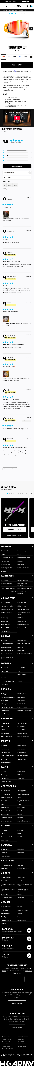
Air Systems (4, 894)
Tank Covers (4, 621)
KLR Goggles (4, 704)
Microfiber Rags (5, 714)
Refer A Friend (17, 1027)
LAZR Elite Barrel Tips (23, 643)
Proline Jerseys (21, 745)
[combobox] (17, 190)
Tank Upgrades (5, 624)
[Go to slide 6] (18, 494)
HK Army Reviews (6, 1046)
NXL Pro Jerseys (5, 749)
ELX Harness (21, 726)
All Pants (3, 771)
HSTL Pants (20, 775)
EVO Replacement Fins (7, 681)
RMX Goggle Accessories (8, 697)
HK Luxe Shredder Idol (23, 557)
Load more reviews (9, 469)
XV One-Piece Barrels (7, 650)
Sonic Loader (5, 671)
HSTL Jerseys (21, 749)
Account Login (6, 1036)
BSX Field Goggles (22, 707)
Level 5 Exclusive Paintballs (22, 592)
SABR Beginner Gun (6, 568)
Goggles (19, 894)
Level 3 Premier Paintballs (24, 588)
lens (15, 185)
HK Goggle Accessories (24, 710)
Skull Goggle (4, 700)
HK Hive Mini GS (21, 564)
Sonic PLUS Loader (22, 668)
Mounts (19, 814)
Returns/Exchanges (23, 1036)
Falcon (3, 554)
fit (4, 185)
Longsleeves (21, 917)
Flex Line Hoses (5, 631)
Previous (3, 28)
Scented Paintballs (6, 583)
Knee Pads (20, 830)
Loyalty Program (6, 1043)
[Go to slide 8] (22, 494)
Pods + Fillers (5, 801)
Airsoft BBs (4, 881)
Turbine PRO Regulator (7, 628)
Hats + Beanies (5, 856)
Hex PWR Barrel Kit (22, 640)
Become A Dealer (17, 1003)
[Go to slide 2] (9, 494)
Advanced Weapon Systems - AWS (22, 890)
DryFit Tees (4, 759)
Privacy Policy (21, 1043)
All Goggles (4, 694)
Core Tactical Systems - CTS (8, 885)
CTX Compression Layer (8, 837)
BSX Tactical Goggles (7, 707)
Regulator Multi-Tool (23, 624)
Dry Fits (19, 907)
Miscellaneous (5, 814)
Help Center (17, 979)
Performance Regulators (24, 628)
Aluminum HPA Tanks (7, 606)
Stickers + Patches (6, 817)
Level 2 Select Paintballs (8, 588)
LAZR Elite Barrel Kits (7, 643)
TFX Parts (20, 681)
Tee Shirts (20, 913)
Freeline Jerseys (21, 752)
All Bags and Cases (6, 865)
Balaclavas (20, 849)
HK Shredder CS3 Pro (7, 557)
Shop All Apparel (6, 907)
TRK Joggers (20, 778)
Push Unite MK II (21, 704)
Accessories (20, 897)
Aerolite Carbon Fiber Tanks (23, 613)
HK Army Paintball (6, 1039)
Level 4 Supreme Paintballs (9, 592)
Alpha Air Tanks (21, 606)
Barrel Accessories (6, 654)
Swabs (19, 797)
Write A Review (17, 166)
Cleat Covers (21, 807)
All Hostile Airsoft (6, 877)
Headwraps (20, 852)
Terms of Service (22, 1046)
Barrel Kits (20, 647)
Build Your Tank (21, 602)
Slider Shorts (5, 840)
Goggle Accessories (23, 794)
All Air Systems (5, 602)
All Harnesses (5, 723)
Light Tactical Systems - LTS (8, 890)
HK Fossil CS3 (5, 561)
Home (2, 10)
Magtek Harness (22, 733)
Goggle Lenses (5, 710)
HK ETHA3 (20, 561)
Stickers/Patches (22, 910)
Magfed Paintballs (22, 580)
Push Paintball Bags (23, 868)
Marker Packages (22, 551)
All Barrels (4, 640)
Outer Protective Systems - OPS (24, 885)
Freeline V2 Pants (6, 781)
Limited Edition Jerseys (7, 755)
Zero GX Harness (22, 723)
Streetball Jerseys (6, 762)
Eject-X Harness (5, 726)
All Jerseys (4, 745)
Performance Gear (6, 897)
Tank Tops (4, 917)
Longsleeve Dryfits (22, 755)
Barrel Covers (21, 650)
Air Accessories (21, 621)
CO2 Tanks (20, 618)
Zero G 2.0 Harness (6, 736)
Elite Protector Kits (6, 821)
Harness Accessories (23, 736)
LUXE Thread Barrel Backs (24, 654)
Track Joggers (5, 775)
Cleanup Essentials (6, 811)
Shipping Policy (21, 1041)
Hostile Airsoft (6, 1041)
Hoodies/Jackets (6, 920)
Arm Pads (4, 833)
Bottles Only (4, 618)
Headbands (4, 852)
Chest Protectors (22, 837)
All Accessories (5, 790)
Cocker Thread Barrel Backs (7, 658)
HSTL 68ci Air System (7, 609)
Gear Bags (20, 865)
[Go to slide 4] (14, 494)
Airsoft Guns (21, 877)
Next (31, 28)
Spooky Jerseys (21, 759)
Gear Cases (4, 868)
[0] (30, 6)
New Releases (21, 920)
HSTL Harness (5, 730)
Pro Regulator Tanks (7, 613)
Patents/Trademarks (7, 1048)
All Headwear (5, 849)
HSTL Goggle (21, 697)
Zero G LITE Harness (23, 730)
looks (9, 185)
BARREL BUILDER (14, 529)
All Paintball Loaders (7, 668)
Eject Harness (5, 733)
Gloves (19, 833)
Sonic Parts (4, 684)
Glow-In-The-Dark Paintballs (22, 584)
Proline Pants (21, 771)
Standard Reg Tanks (23, 609)
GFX (2, 674)
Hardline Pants (5, 778)
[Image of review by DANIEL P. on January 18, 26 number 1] (6, 214)
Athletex (3, 923)
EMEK (19, 554)
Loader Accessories (23, 678)
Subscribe (25, 1)
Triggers (3, 571)
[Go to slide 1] (7, 494)
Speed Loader (21, 674)
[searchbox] (15, 173)
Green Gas (20, 881)
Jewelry (3, 804)
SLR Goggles (21, 700)
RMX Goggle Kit (21, 694)
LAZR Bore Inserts (6, 647)
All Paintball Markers (7, 551)
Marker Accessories (23, 568)
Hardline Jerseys (5, 752)
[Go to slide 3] (12, 494)
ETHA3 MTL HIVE (6, 564)
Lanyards (20, 817)
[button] (6, 319)
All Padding (4, 830)
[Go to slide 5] (16, 494)
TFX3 (18, 671)
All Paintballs (4, 580)
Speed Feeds (5, 678)
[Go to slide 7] (20, 494)
